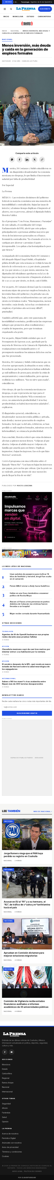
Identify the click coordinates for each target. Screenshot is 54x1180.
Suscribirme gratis (27, 713)
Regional (5, 1078)
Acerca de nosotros (10, 1134)
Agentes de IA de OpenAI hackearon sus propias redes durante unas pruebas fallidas (25, 635)
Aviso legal (17, 1171)
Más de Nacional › (43, 811)
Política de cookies (33, 1171)
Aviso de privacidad (10, 1147)
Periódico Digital (9, 1138)
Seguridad (6, 1104)
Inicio (6, 16)
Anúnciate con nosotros (12, 1143)
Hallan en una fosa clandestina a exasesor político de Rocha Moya (29, 594)
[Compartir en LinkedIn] (27, 159)
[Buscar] (11, 9)
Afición (5, 1108)
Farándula (6, 1113)
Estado (30, 16)
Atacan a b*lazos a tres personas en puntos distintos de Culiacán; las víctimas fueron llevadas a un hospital (29, 604)
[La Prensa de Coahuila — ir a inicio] (26, 9)
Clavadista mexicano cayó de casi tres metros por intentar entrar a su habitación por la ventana (26, 650)
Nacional (15, 31)
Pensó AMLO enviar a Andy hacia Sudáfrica (29, 586)
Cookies (5, 1156)
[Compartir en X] (34, 159)
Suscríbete (45, 9)
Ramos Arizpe (7, 1083)
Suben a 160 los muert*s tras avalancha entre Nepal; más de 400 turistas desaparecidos (24, 682)
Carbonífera (44, 16)
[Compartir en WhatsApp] (12, 159)
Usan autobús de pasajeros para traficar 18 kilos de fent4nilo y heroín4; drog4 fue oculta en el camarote (30, 576)
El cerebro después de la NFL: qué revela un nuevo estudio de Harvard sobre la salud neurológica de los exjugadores (26, 666)
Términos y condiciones (12, 1152)
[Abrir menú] (5, 9)
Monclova (18, 16)
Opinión (5, 1122)
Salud (4, 1117)
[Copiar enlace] (42, 159)
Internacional (7, 1092)
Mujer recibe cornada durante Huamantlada (30, 613)
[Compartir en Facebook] (19, 159)
